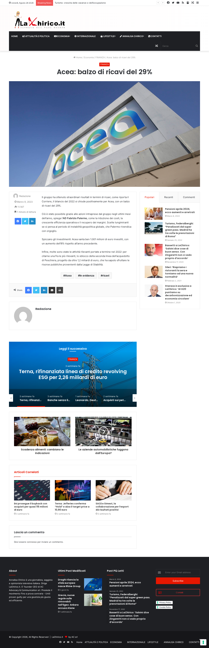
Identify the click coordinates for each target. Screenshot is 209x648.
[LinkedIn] (32, 221)
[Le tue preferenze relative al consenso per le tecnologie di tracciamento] (203, 642)
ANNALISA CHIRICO (132, 36)
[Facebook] (18, 221)
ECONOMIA (63, 36)
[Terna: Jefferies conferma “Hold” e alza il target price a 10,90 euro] (73, 490)
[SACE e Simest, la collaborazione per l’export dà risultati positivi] (114, 490)
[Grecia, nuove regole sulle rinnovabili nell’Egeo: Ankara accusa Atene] (93, 600)
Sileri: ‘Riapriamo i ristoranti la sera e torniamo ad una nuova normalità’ (179, 272)
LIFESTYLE (108, 36)
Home (14, 36)
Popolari (149, 197)
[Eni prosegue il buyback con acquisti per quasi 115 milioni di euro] (32, 490)
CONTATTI (156, 36)
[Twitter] (25, 221)
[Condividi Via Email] (52, 290)
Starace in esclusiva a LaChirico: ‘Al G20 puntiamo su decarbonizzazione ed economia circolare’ (178, 292)
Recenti (168, 197)
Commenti (189, 197)
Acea (68, 275)
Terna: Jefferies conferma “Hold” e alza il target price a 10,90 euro (72, 506)
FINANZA (100, 57)
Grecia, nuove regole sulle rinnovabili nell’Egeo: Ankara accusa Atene (68, 602)
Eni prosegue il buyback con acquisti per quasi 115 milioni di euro (31, 506)
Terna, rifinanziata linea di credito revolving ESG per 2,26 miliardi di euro (73, 374)
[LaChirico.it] (39, 20)
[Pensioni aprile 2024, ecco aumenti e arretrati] (154, 214)
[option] (73, 374)
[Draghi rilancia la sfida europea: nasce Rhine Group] (93, 584)
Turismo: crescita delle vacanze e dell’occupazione (80, 2)
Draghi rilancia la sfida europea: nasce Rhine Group (69, 583)
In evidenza (87, 275)
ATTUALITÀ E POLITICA (37, 36)
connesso (32, 542)
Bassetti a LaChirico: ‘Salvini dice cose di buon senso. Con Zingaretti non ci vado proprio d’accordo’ (178, 252)
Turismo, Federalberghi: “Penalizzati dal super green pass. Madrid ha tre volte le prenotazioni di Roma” (179, 230)
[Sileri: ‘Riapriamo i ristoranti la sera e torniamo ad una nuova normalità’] (154, 272)
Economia (89, 57)
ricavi (105, 275)
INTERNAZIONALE (86, 36)
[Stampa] (59, 290)
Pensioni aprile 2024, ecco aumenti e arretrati (180, 210)
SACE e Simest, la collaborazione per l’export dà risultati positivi (112, 506)
